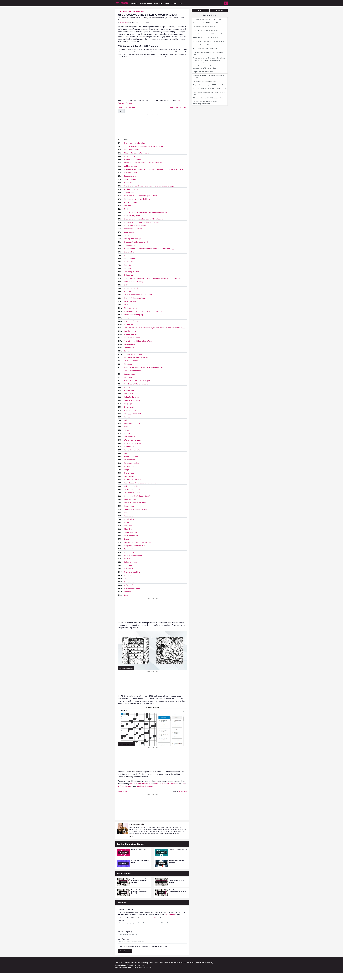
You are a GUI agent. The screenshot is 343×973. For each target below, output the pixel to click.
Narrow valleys (129, 476)
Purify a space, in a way (133, 443)
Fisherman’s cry (129, 552)
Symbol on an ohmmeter (133, 159)
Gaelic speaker (129, 437)
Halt (125, 420)
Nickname (125, 932)
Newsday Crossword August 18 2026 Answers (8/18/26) (178, 890)
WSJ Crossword (138, 12)
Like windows (129, 526)
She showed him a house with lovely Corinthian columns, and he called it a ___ (153, 278)
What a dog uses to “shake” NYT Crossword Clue (209, 88)
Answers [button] (134, 3)
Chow (126, 578)
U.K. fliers (127, 433)
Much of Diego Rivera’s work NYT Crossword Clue (208, 53)
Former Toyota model (132, 450)
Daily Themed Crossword (168, 784)
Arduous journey (130, 334)
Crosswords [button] (157, 3)
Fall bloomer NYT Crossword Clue (204, 81)
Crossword (127, 12)
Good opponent (130, 232)
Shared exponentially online (134, 143)
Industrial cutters (130, 562)
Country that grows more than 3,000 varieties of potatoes (145, 212)
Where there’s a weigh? (132, 493)
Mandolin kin (129, 268)
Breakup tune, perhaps (132, 239)
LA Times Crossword (125, 786)
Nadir (126, 427)
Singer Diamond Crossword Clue (204, 72)
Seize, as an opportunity (133, 555)
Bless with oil (129, 407)
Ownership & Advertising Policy (141, 963)
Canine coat (128, 549)
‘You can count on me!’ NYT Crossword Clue (207, 19)
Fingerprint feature (131, 456)
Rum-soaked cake (130, 173)
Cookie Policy (158, 963)
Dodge (126, 470)
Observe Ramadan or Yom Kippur (136, 153)
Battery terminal (130, 301)
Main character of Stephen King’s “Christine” (140, 196)
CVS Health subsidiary (132, 338)
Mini (156, 784)
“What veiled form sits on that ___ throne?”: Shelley (143, 163)
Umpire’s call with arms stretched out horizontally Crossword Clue (205, 103)
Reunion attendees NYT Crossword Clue (206, 23)
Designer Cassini (130, 344)
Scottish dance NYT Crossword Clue (205, 48)
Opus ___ (127, 595)
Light (126, 285)
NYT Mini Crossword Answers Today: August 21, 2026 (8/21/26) (178, 880)
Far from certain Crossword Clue (204, 27)
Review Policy (178, 963)
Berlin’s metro (129, 394)
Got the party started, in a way (135, 509)
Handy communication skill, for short (138, 542)
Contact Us (126, 963)
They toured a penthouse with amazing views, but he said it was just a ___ (151, 186)
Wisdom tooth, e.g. (131, 189)
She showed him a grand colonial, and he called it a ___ (144, 219)
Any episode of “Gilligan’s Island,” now (138, 341)
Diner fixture (129, 529)
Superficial (128, 182)
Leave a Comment (123, 791)
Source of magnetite (131, 361)
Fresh (126, 209)
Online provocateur (131, 532)
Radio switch (129, 377)
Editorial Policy (189, 963)
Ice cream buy (129, 582)
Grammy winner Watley (133, 229)
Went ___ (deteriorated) (132, 413)
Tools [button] (181, 3)
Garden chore (129, 192)
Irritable (127, 351)
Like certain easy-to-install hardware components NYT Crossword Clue (205, 67)
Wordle (149, 3)
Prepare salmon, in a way (133, 281)
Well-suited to (129, 466)
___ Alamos (128, 318)
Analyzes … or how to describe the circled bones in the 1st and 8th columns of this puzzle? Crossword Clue (209, 60)
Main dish (127, 559)
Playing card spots (131, 324)
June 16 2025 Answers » (178, 107)
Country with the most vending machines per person (143, 146)
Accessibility (209, 963)
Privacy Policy (145, 917)
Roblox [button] (174, 3)
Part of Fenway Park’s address (135, 225)
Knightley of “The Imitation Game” (137, 496)
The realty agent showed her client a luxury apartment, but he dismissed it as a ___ (155, 169)
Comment (121, 920)
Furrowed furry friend (132, 215)
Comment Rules (170, 914)
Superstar (127, 291)
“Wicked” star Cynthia (132, 489)
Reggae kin (128, 592)
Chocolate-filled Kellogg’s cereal (136, 242)
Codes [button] (167, 3)
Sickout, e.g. (128, 275)
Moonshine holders (131, 149)
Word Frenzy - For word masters (176, 861)
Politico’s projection (131, 463)
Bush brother (129, 390)
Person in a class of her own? (135, 503)
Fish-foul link (129, 417)
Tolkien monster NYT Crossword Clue (205, 38)
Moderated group (130, 308)
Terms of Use (199, 963)
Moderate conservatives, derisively (137, 199)
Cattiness (127, 255)
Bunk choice (128, 569)
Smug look (128, 565)
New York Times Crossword (140, 784)
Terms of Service (154, 917)
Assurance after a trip (132, 321)
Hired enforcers (130, 499)
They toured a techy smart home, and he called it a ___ (144, 311)
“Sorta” (126, 430)
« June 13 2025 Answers (126, 107)
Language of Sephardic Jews (134, 545)
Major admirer (129, 258)
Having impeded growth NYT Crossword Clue (208, 34)
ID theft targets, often (132, 588)
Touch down (128, 516)
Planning (127, 575)
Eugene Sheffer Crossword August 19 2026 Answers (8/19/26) (139, 891)
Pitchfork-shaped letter (132, 572)
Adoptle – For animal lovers (178, 850)
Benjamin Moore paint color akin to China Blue (141, 222)
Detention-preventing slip (133, 314)
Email (123, 939)
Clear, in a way (129, 156)
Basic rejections (130, 176)
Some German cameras (132, 371)
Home (119, 12)
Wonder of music (130, 410)
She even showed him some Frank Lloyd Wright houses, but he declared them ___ (154, 328)
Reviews (143, 3)
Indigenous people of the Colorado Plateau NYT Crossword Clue (209, 76)
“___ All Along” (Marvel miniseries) (136, 384)
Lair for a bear (129, 252)
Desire (126, 539)
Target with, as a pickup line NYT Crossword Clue (209, 85)
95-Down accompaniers (133, 354)
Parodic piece (129, 519)
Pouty (126, 305)
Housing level (129, 506)
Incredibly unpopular (132, 423)
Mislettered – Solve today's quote (140, 861)
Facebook (219, 10)
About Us (118, 963)
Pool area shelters (131, 202)
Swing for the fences (131, 397)
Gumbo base (129, 347)
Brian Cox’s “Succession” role (134, 298)
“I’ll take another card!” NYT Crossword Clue (208, 98)
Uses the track (129, 374)
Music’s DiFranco (130, 179)
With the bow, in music (132, 440)
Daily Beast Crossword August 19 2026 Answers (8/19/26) (138, 880)
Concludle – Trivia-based (138, 850)
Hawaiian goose (130, 331)
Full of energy (129, 446)
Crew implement (130, 245)
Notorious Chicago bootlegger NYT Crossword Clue (209, 93)
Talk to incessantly (131, 486)
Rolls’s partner (129, 460)
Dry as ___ (127, 453)
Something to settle (131, 272)
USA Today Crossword (145, 786)
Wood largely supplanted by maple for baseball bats (143, 367)
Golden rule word (130, 166)
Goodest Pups (139, 965)
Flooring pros (129, 262)
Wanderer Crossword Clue (202, 45)
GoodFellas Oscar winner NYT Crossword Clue (208, 41)
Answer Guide (183, 791)
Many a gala (128, 404)
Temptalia (130, 965)
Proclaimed (128, 206)
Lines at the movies (131, 536)
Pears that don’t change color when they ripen (141, 483)
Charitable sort (129, 473)
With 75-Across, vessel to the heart (137, 357)
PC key (126, 522)
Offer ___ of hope (130, 585)
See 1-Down (128, 265)
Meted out (128, 364)
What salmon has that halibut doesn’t (138, 295)
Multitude (127, 512)
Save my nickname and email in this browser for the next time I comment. (144, 946)
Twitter (200, 10)
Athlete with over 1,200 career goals (137, 380)
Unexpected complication (133, 400)
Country (127, 387)
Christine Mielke (124, 22)
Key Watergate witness (132, 479)
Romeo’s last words (131, 288)
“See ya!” (127, 235)
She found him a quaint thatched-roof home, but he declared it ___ (149, 248)
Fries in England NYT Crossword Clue (205, 30)
